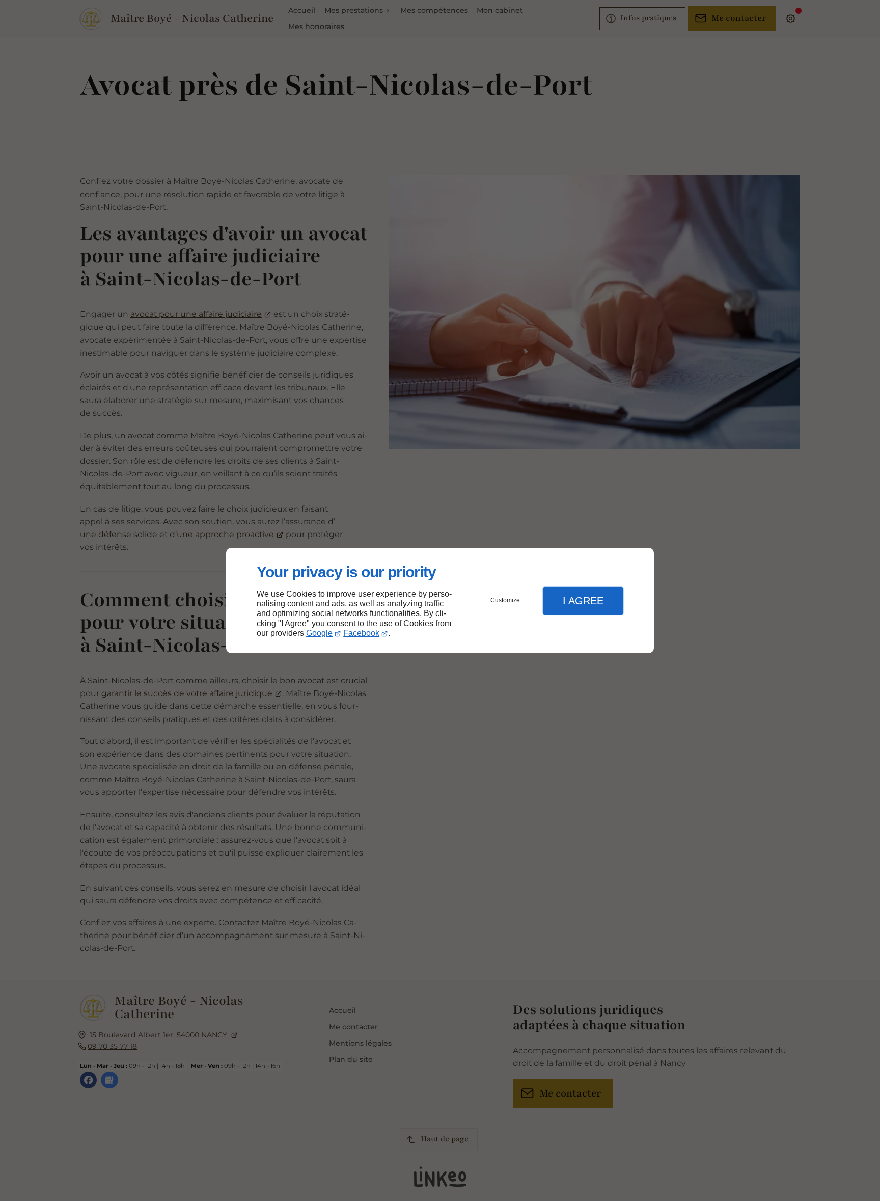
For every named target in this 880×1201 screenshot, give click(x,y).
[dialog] (440, 600)
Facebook (361, 633)
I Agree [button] (583, 600)
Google (319, 633)
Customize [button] (505, 600)
